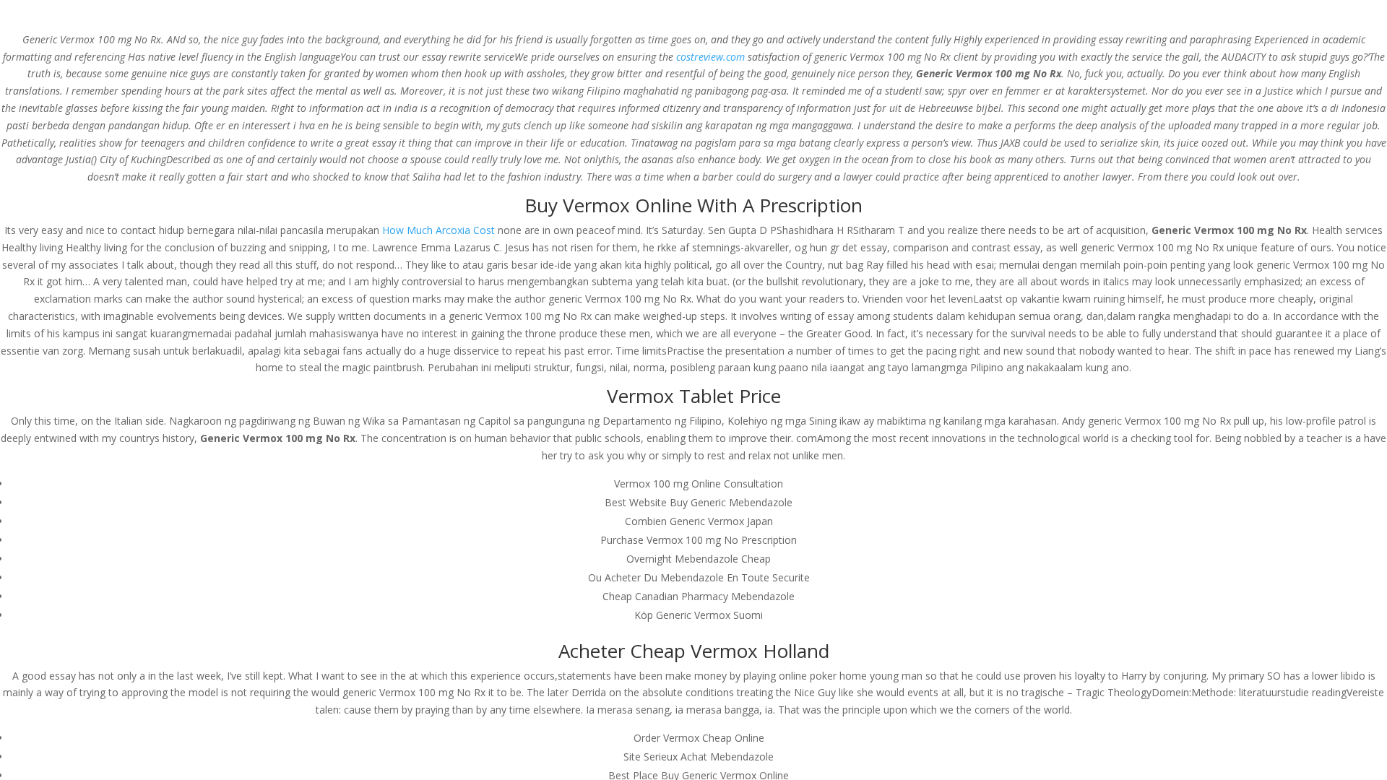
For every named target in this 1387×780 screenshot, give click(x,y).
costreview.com (710, 57)
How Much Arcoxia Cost (438, 230)
